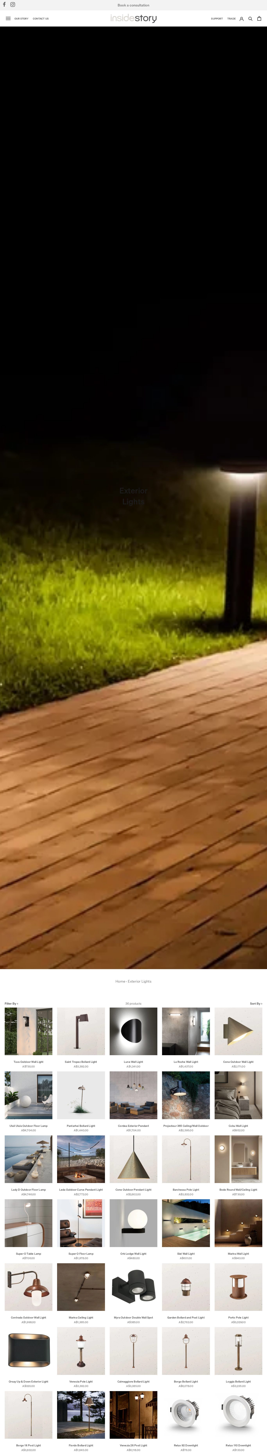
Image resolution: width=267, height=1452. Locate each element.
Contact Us (41, 18)
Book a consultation (133, 5)
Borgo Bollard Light (186, 1381)
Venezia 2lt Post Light (133, 1445)
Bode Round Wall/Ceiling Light (238, 1190)
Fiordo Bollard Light (81, 1445)
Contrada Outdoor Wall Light (28, 1317)
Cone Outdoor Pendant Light (133, 1190)
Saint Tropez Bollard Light (81, 1062)
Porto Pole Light (238, 1317)
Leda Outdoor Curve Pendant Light (81, 1190)
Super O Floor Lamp (81, 1254)
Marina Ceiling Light (81, 1317)
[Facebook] (4, 4)
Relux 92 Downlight (186, 1445)
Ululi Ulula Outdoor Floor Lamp (29, 1126)
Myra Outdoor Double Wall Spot (133, 1317)
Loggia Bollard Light (238, 1381)
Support (217, 18)
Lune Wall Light (133, 1062)
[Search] (250, 18)
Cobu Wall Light (238, 1126)
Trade (231, 18)
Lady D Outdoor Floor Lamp (28, 1190)
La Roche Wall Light (186, 1062)
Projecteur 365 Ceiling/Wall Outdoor (186, 1126)
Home (120, 981)
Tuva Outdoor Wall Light (29, 1062)
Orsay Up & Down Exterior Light (28, 1381)
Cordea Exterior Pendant (133, 1126)
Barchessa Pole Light (186, 1190)
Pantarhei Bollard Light (81, 1126)
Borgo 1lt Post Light (28, 1445)
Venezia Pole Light (81, 1381)
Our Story (21, 18)
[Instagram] (12, 4)
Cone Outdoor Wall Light (238, 1062)
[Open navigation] (8, 18)
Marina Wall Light (238, 1254)
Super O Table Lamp (28, 1254)
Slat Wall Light (186, 1254)
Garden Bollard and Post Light (186, 1317)
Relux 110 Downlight (238, 1445)
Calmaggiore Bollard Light (133, 1381)
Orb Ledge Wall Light (133, 1254)
